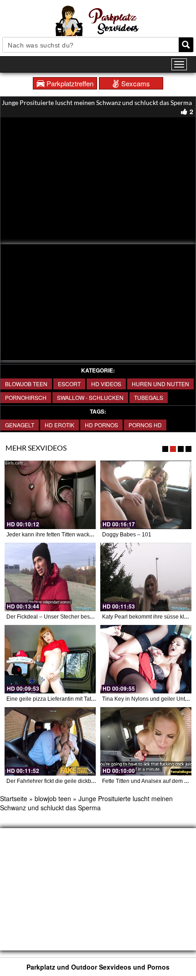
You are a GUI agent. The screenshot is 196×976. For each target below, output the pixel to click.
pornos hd (145, 425)
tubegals (148, 397)
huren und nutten (160, 384)
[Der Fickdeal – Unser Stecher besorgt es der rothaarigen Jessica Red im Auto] (50, 577)
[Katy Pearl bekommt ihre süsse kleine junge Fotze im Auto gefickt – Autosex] (145, 577)
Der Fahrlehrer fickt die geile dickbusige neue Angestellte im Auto (86, 781)
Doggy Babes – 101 (126, 534)
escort (69, 384)
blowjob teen (26, 384)
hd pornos (101, 425)
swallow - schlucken (90, 397)
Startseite (13, 798)
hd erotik (59, 425)
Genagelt (19, 425)
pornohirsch (25, 397)
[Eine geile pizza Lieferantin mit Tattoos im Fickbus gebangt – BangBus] (50, 659)
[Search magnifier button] (186, 44)
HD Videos (106, 384)
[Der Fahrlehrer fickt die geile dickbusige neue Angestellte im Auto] (50, 741)
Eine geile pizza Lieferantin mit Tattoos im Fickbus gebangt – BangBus (93, 699)
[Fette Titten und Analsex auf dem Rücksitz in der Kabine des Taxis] (145, 741)
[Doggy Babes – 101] (145, 495)
